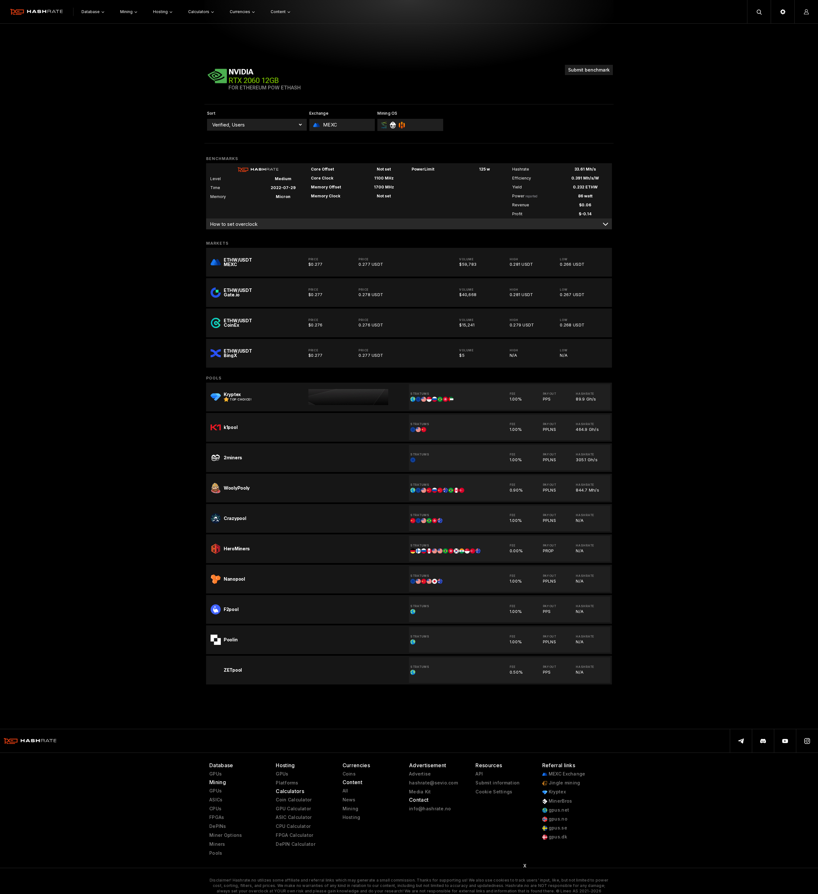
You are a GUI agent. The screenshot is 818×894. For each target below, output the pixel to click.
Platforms (287, 782)
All (345, 790)
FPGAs (216, 817)
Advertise (420, 773)
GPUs (215, 773)
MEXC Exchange (566, 773)
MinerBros (559, 801)
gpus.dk (557, 836)
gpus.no (557, 818)
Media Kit (420, 791)
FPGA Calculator (294, 835)
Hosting (351, 817)
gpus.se (557, 827)
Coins (349, 773)
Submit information (497, 782)
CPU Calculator (293, 826)
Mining (351, 808)
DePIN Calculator (295, 844)
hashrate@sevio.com (433, 782)
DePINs (217, 826)
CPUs (215, 808)
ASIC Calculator (294, 817)
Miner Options (225, 835)
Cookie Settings (493, 791)
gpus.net (558, 810)
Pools (215, 853)
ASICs (215, 799)
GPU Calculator (293, 808)
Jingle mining (563, 782)
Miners (217, 844)
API (479, 773)
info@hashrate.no (430, 808)
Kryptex (556, 791)
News (349, 799)
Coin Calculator (294, 799)
